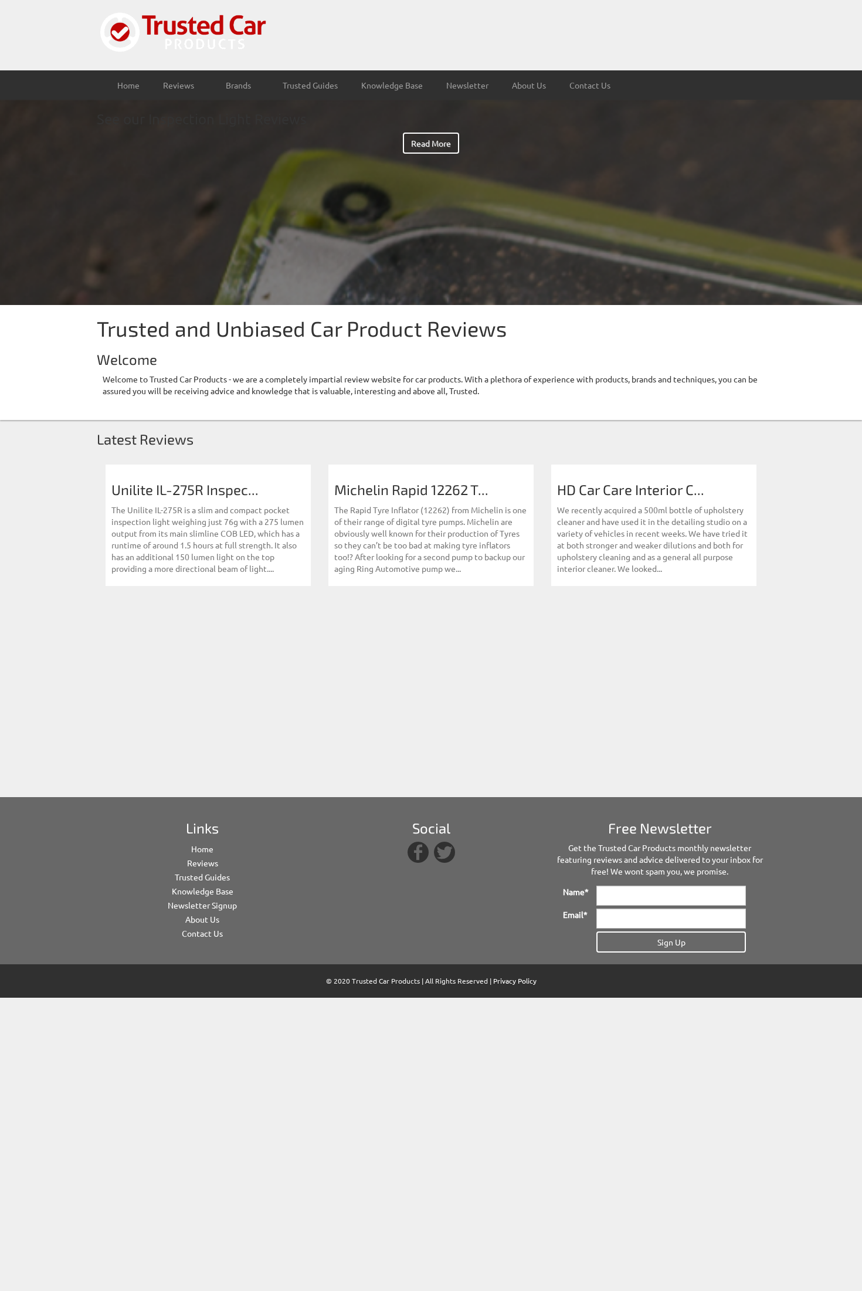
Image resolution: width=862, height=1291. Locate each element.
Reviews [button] (179, 85)
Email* (575, 914)
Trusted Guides (310, 85)
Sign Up (671, 942)
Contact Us (589, 85)
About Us (529, 85)
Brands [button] (239, 85)
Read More (431, 143)
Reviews (202, 863)
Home (128, 85)
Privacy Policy (515, 980)
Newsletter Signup (202, 905)
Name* (575, 891)
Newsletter (467, 85)
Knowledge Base (392, 85)
